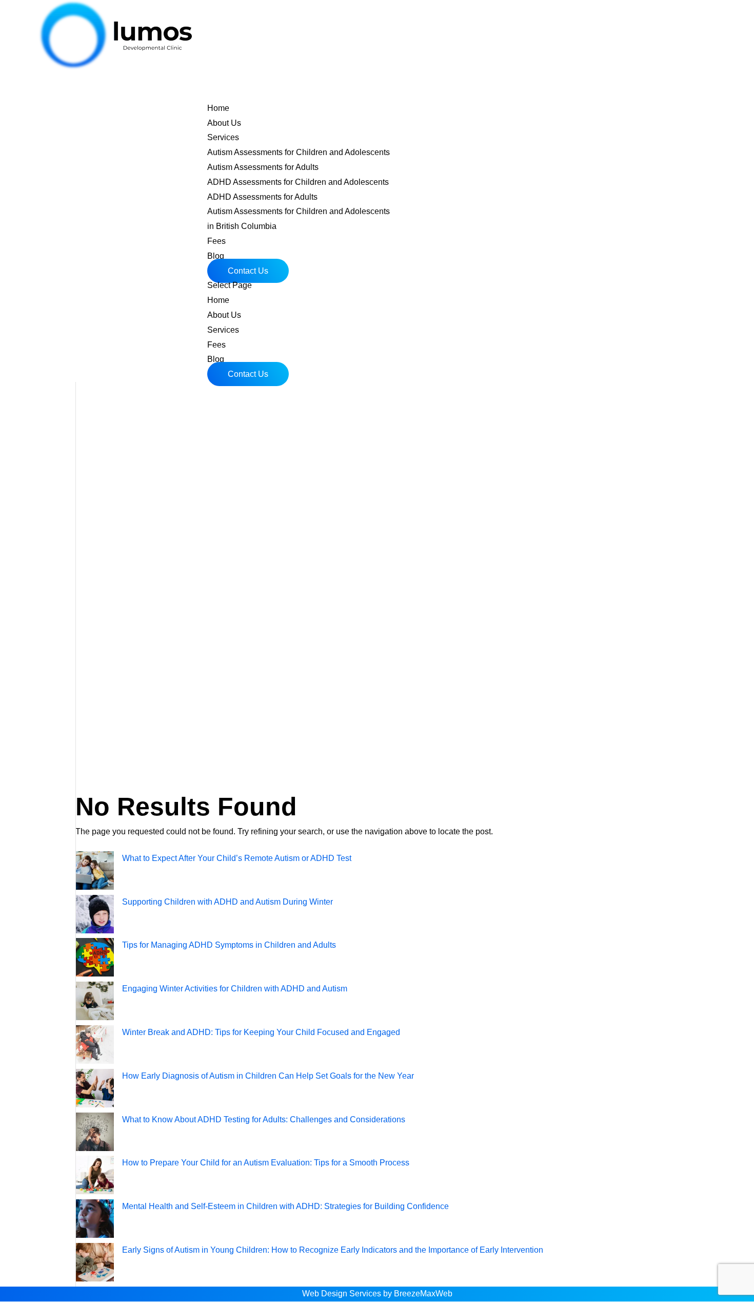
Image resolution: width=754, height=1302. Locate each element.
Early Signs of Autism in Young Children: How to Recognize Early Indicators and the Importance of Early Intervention (332, 1250)
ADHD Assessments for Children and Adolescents (298, 182)
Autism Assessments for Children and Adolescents (298, 152)
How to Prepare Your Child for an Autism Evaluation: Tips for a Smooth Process (265, 1162)
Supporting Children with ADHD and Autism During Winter (227, 901)
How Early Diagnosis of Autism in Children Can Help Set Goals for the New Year (268, 1075)
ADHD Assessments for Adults (262, 197)
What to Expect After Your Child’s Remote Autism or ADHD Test (236, 858)
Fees (216, 344)
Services (223, 330)
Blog (215, 359)
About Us (224, 315)
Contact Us (248, 270)
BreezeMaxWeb (423, 1293)
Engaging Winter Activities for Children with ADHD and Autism (234, 988)
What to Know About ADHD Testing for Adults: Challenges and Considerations (263, 1119)
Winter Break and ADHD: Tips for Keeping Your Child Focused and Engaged (261, 1032)
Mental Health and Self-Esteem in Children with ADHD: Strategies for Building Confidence (285, 1206)
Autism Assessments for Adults (263, 167)
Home (218, 300)
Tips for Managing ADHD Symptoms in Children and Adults (229, 945)
